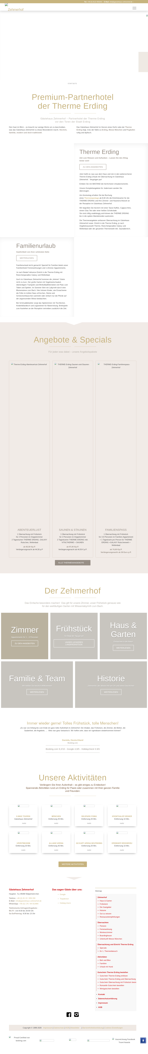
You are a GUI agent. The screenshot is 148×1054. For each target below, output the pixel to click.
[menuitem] (133, 8)
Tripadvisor (64, 899)
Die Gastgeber (105, 907)
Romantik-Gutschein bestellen (112, 985)
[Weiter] (131, 737)
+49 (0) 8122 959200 (94, 2)
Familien (103, 963)
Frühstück (104, 904)
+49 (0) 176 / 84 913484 (28, 904)
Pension (103, 926)
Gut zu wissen (105, 914)
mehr (24, 823)
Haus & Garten (106, 901)
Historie (103, 910)
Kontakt (101, 994)
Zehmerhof (102, 897)
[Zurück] (14, 737)
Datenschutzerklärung (107, 999)
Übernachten (103, 923)
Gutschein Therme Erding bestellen (113, 972)
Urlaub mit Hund (106, 967)
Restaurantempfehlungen (110, 917)
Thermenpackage (91, 198)
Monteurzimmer (106, 932)
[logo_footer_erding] (72, 1042)
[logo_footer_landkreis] (98, 1042)
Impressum (103, 1003)
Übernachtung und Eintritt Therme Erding (115, 944)
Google (63, 894)
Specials (103, 948)
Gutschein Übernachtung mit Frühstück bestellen (119, 982)
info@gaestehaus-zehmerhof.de (121, 2)
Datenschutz (59, 1028)
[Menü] (133, 8)
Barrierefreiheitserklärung (92, 1028)
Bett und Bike (105, 960)
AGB (100, 1007)
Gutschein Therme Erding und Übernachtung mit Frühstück (123, 979)
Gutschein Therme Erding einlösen (114, 976)
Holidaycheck (65, 903)
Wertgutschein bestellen (109, 989)
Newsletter (75, 1028)
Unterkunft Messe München (111, 939)
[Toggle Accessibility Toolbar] (143, 1040)
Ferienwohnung (106, 929)
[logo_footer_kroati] (47, 1042)
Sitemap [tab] (98, 891)
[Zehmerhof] (14, 10)
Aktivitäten (102, 957)
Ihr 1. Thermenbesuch (108, 951)
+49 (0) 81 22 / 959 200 (25, 898)
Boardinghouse (106, 936)
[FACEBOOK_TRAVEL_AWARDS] (124, 1042)
